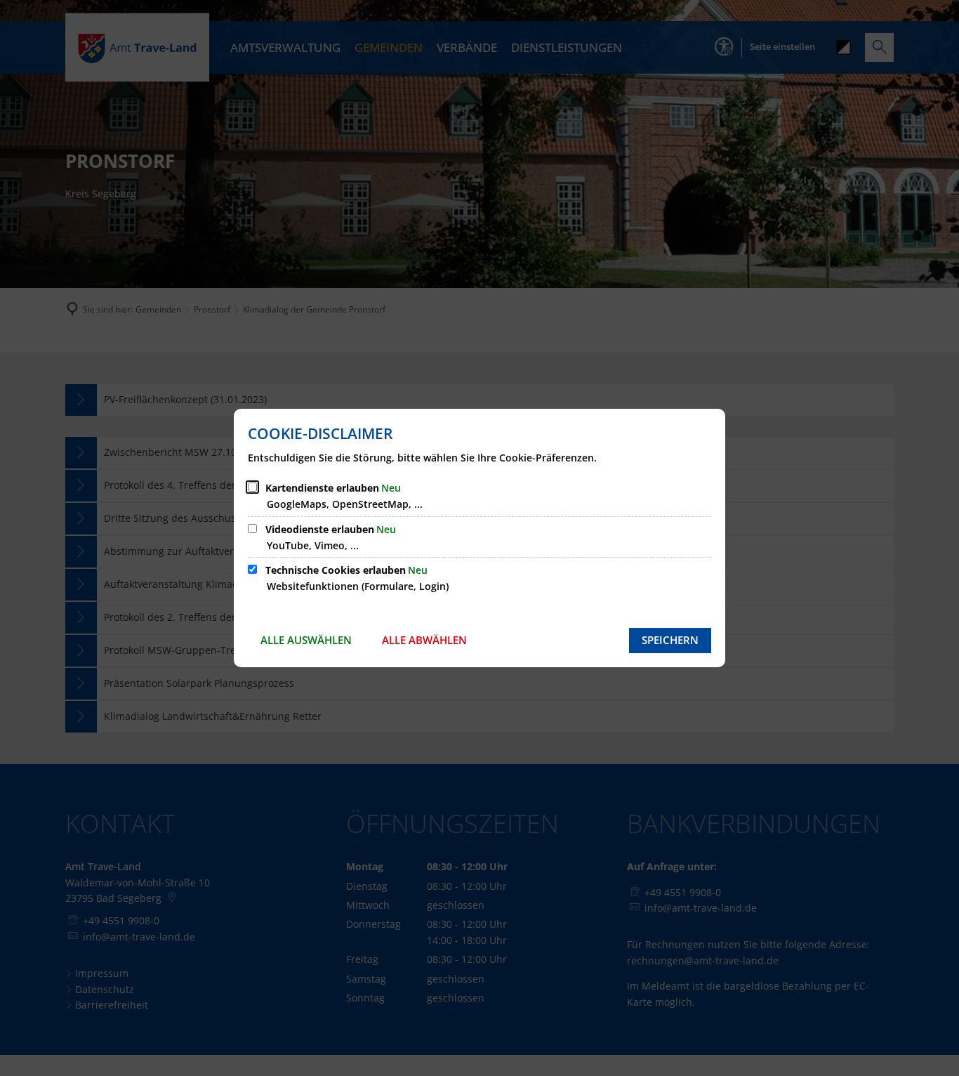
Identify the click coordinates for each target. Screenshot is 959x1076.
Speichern (670, 640)
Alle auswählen (306, 640)
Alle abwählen (424, 640)
